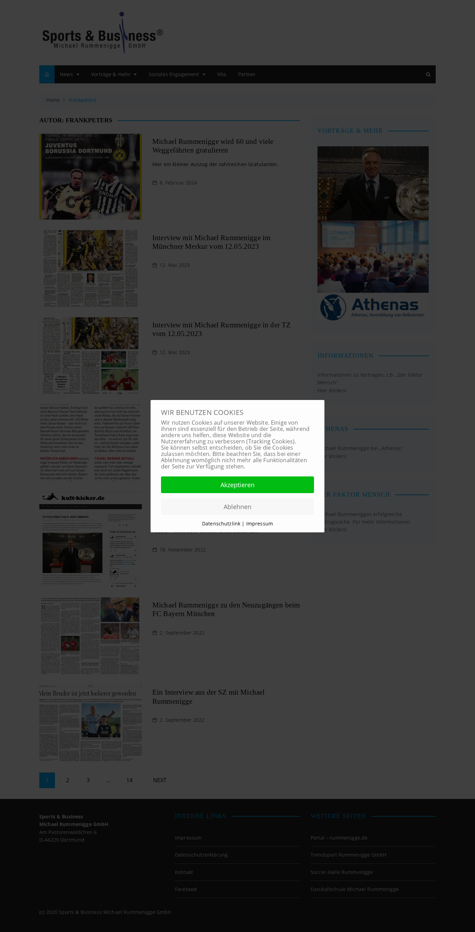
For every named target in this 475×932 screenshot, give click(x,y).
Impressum (259, 523)
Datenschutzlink (222, 523)
